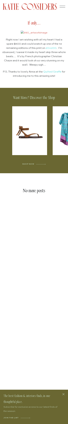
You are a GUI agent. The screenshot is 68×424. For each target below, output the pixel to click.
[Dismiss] (63, 394)
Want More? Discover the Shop (34, 98)
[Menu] (62, 6)
